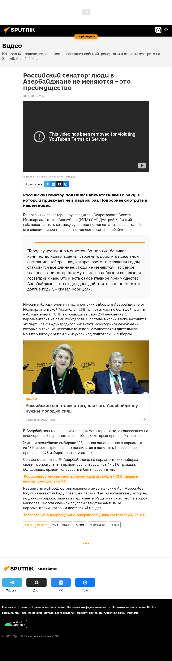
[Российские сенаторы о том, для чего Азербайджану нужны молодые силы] (86, 367)
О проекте (9, 607)
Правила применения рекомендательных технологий (38, 613)
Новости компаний (90, 613)
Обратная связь (114, 613)
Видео (31, 398)
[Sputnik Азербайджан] (20, 33)
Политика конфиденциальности (88, 607)
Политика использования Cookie (134, 607)
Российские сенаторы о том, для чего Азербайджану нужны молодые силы (82, 408)
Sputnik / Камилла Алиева (41, 176)
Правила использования (48, 607)
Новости (42, 524)
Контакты (24, 607)
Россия (115, 524)
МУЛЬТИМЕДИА (61, 524)
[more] (144, 419)
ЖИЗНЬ (80, 524)
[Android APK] (15, 624)
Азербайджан (98, 524)
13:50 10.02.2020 (34, 96)
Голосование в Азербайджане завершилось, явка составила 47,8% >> (84, 515)
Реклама (132, 613)
